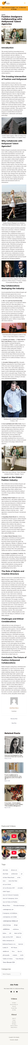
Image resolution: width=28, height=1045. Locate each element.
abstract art (14, 870)
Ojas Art (20, 951)
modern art (6, 951)
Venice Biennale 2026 (9, 962)
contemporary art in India (10, 917)
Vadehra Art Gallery (8, 958)
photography (6, 955)
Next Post (14, 723)
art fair (18, 877)
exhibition (6, 929)
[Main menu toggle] (25, 3)
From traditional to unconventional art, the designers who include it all (13, 777)
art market (20, 888)
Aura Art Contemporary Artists (10, 898)
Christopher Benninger (18, 905)
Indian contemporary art (8, 940)
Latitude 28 (5, 947)
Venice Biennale (19, 958)
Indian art (18, 937)
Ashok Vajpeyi (6, 891)
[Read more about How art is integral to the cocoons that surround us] (14, 744)
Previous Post (14, 718)
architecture (14, 874)
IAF (10, 933)
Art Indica (14, 1002)
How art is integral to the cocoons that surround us (14, 755)
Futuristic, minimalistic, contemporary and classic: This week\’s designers (14, 804)
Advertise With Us (14, 1025)
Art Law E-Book (7, 884)
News (13, 951)
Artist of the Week (12, 881)
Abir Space (14, 1023)
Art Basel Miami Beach (8, 877)
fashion (4, 933)
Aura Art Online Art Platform (10, 902)
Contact (14, 1020)
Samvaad (14, 1006)
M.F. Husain (14, 947)
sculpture (15, 955)
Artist (4, 881)
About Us (14, 1018)
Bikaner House (6, 905)
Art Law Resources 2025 (9, 888)
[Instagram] (14, 991)
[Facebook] (11, 991)
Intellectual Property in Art (9, 944)
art (21, 874)
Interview (20, 944)
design (16, 925)
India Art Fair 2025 (8, 937)
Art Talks (14, 1010)
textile (21, 955)
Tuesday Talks (14, 1008)
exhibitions (16, 929)
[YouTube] (17, 991)
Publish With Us (14, 1027)
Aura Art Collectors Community (11, 895)
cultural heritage (7, 925)
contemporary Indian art (10, 921)
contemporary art (8, 909)
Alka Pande (5, 873)
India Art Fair (18, 933)
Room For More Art (14, 1004)
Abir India (5, 870)
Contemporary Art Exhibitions (10, 913)
